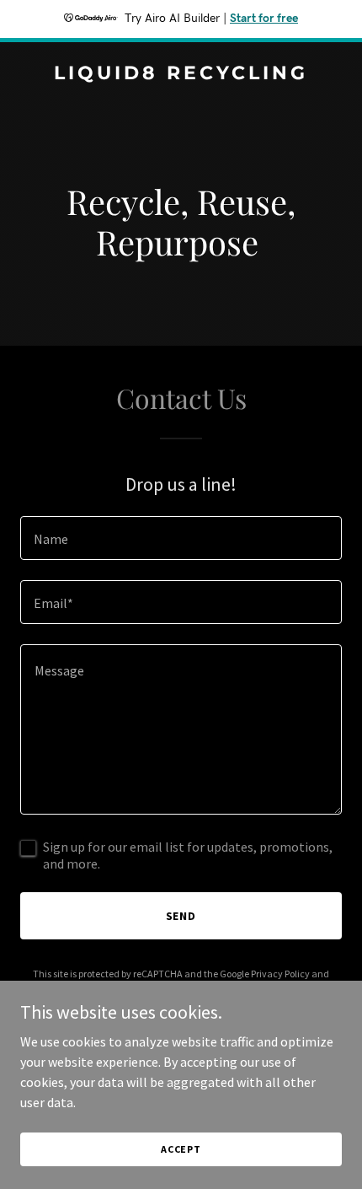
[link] (181, 74)
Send (181, 915)
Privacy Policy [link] (280, 973)
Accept (181, 1149)
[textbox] (181, 538)
